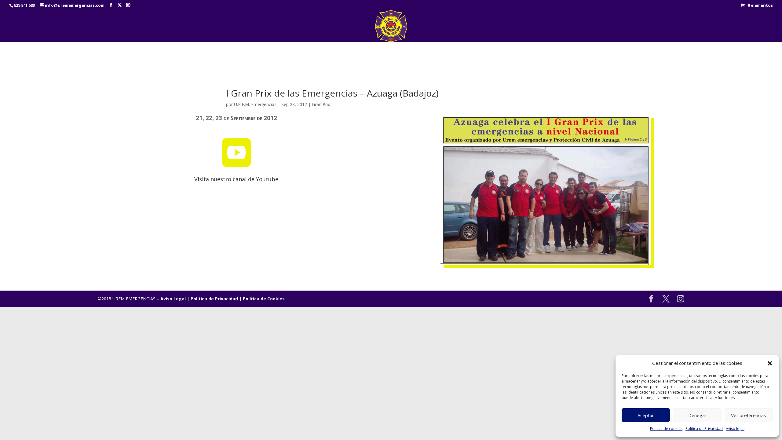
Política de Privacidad (704, 428)
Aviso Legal (173, 299)
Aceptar (646, 415)
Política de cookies (666, 428)
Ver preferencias (748, 415)
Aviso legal (735, 428)
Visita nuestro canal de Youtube (236, 179)
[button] (770, 363)
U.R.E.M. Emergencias (255, 104)
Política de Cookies (264, 299)
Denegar (697, 415)
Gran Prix (321, 104)
